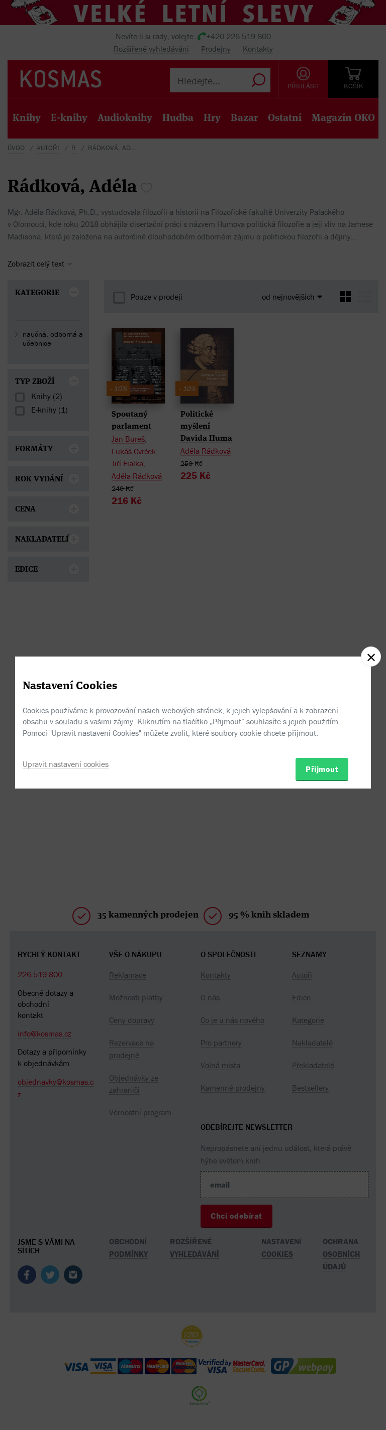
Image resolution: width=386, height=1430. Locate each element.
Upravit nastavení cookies (66, 764)
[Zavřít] (371, 656)
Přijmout (322, 769)
